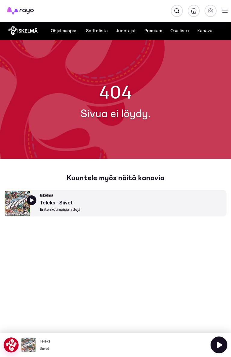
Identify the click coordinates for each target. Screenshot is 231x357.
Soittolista (97, 30)
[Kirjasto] (194, 11)
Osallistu (180, 30)
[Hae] (177, 11)
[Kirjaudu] (211, 11)
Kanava (204, 30)
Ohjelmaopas (64, 30)
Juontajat (126, 30)
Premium (153, 30)
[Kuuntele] (219, 344)
